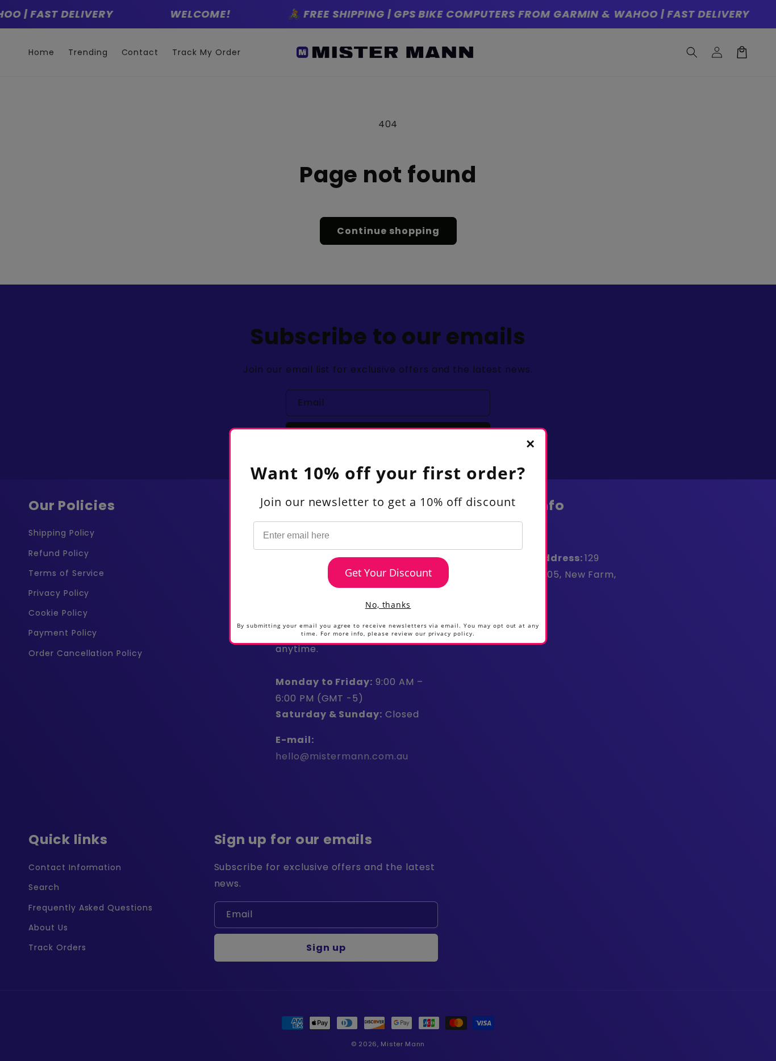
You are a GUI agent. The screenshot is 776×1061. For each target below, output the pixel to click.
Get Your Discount (388, 572)
